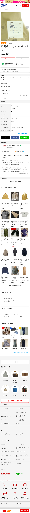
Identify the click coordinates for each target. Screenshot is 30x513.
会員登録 (25, 5)
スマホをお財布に (15, 497)
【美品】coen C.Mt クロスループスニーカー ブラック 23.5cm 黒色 (15, 241)
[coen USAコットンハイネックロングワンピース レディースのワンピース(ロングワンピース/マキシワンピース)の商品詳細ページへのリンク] (5, 214)
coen (2, 50)
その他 (13, 108)
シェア (15, 137)
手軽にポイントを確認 (25, 497)
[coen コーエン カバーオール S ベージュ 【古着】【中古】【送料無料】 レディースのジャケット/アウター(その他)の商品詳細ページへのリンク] (5, 196)
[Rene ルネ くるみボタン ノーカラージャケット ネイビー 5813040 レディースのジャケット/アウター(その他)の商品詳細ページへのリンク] (5, 270)
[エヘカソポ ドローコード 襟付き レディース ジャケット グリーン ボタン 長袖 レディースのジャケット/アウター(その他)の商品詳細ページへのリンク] (15, 270)
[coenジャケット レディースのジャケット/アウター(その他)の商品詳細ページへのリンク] (15, 196)
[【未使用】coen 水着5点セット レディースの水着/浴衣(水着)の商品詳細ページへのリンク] (24, 232)
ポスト (5, 137)
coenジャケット (14, 203)
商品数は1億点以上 (5, 489)
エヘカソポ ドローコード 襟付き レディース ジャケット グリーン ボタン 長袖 (15, 280)
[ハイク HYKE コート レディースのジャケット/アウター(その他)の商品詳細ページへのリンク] (15, 252)
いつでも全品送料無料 (15, 489)
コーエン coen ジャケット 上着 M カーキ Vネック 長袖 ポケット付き (24, 206)
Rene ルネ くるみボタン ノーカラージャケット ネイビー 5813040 (5, 279)
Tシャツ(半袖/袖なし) (24, 220)
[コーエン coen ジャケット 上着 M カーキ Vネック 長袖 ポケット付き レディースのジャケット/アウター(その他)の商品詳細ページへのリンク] (24, 196)
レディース (14, 105)
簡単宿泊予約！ (25, 489)
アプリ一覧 (18, 503)
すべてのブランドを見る (15, 401)
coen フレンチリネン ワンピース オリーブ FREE (5, 241)
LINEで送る (25, 137)
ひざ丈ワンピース (4, 238)
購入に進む (24, 511)
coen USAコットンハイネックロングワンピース (5, 223)
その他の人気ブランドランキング (19, 352)
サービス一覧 (4, 503)
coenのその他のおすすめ (15, 285)
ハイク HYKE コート (15, 260)
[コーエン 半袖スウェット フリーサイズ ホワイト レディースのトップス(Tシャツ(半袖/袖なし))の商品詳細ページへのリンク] (24, 214)
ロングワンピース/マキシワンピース (5, 220)
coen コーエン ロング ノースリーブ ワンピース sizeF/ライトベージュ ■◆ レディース (15, 224)
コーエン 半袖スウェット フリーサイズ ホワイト (24, 223)
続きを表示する (23, 96)
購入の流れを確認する (23, 133)
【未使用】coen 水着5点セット (24, 240)
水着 (21, 238)
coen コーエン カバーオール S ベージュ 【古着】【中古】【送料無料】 (5, 205)
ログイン (18, 5)
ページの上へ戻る (15, 362)
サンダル (12, 238)
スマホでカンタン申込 (5, 497)
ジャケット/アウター (17, 107)
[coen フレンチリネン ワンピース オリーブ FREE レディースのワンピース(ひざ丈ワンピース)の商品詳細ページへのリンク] (5, 232)
